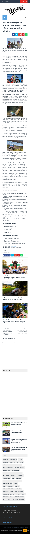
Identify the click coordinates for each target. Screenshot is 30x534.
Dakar (21, 462)
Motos (17, 486)
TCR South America (8, 496)
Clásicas (5, 462)
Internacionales (7, 480)
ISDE (13, 478)
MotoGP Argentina (8, 486)
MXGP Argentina (7, 483)
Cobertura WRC (14, 462)
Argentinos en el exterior (10, 459)
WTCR (9, 499)
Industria (18, 478)
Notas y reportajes (8, 488)
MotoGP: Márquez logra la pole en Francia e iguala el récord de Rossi (19, 440)
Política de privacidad (7, 518)
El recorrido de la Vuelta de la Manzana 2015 (19, 423)
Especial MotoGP (19, 467)
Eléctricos (6, 464)
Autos (20, 459)
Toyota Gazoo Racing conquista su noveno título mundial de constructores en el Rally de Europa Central (14, 277)
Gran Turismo (6, 478)
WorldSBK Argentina (18, 499)
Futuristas (6, 475)
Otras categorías (8, 491)
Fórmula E (20, 475)
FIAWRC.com (14, 246)
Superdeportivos (20, 494)
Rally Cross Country (8, 494)
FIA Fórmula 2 (15, 470)
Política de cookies (7, 522)
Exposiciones (6, 470)
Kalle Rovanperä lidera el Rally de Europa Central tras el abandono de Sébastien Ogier (13, 299)
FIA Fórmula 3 (6, 472)
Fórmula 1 (13, 475)
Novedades (18, 488)
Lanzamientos (17, 480)
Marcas (16, 483)
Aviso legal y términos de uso (10, 506)
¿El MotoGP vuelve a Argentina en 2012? (17, 431)
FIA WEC (14, 472)
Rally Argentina (19, 491)
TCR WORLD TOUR (19, 496)
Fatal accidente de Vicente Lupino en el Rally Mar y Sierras (19, 449)
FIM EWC (20, 472)
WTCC (4, 499)
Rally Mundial (6, 252)
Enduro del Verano (8, 467)
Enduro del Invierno (16, 464)
